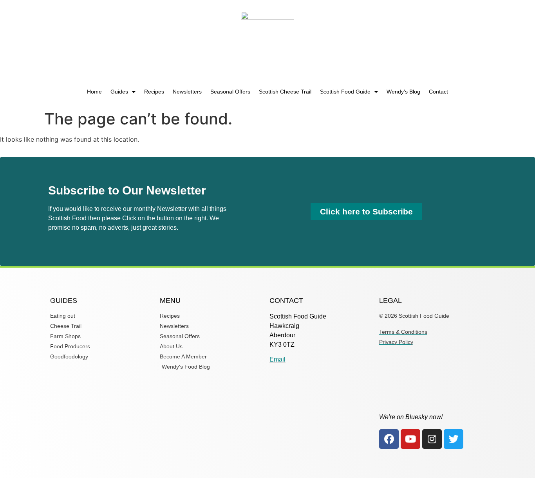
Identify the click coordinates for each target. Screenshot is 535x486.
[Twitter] (453, 439)
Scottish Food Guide (345, 91)
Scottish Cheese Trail (285, 91)
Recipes (154, 91)
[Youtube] (410, 439)
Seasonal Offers (230, 91)
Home (94, 91)
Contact (438, 91)
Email (277, 359)
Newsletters (187, 91)
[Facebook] (389, 439)
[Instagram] (432, 439)
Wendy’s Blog (403, 91)
